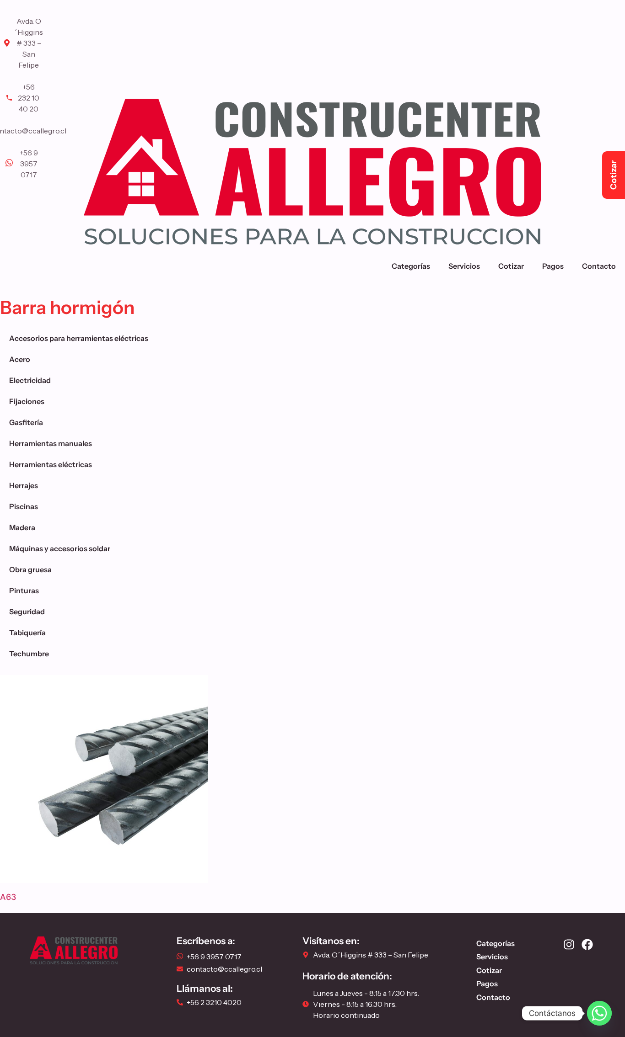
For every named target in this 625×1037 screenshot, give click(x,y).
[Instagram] (569, 944)
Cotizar (511, 266)
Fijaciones (26, 401)
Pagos (553, 266)
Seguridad (27, 611)
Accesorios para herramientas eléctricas (78, 338)
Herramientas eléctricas (50, 464)
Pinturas (24, 590)
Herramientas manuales (50, 443)
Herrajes (23, 485)
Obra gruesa (30, 569)
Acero (19, 359)
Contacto (599, 266)
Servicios (464, 266)
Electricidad (30, 380)
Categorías (411, 266)
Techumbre (29, 653)
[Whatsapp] (599, 1013)
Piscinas (23, 506)
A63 (8, 897)
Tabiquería (27, 632)
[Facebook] (587, 944)
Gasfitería (26, 422)
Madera (22, 527)
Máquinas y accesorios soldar (59, 548)
